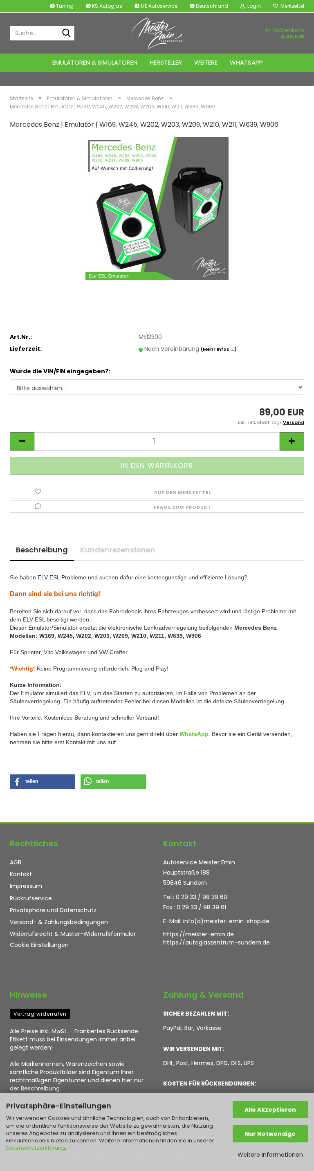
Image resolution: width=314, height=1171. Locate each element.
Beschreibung (42, 550)
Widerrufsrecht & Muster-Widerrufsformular (73, 934)
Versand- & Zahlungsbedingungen (59, 922)
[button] (209, 6)
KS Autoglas (106, 5)
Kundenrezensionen (117, 550)
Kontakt (21, 874)
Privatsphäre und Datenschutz (53, 910)
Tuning (64, 5)
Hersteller (166, 62)
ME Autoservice (158, 5)
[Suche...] (66, 33)
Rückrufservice (31, 898)
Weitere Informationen (270, 1155)
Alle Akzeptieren (270, 1110)
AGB (15, 862)
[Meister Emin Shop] (157, 33)
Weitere (206, 62)
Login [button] (253, 5)
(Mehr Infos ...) (219, 349)
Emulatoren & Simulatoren (94, 62)
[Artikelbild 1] (157, 208)
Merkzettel (291, 5)
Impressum (26, 886)
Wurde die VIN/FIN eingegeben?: (60, 371)
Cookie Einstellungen (39, 945)
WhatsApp (246, 62)
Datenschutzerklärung (35, 1148)
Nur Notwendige (270, 1134)
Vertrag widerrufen (40, 1013)
